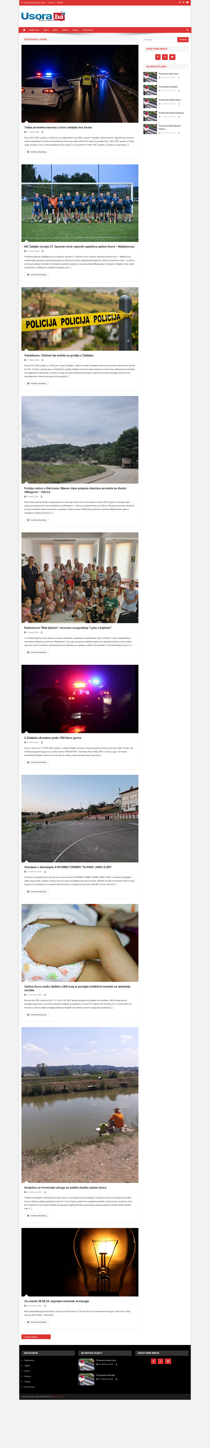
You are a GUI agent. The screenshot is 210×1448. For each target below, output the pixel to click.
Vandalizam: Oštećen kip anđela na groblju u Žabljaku (58, 355)
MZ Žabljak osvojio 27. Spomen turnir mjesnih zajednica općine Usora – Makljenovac (79, 246)
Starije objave (31, 1337)
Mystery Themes (57, 1397)
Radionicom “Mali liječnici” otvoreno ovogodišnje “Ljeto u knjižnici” (68, 628)
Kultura (65, 30)
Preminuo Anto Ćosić (169, 74)
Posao (75, 30)
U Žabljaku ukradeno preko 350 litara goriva (52, 738)
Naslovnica (34, 30)
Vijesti (46, 30)
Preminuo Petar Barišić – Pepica (170, 127)
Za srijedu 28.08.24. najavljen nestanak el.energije (56, 1301)
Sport (55, 30)
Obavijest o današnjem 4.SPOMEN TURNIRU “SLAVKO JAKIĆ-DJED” (68, 867)
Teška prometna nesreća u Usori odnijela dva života (58, 127)
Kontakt (60, 3)
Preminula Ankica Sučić (170, 100)
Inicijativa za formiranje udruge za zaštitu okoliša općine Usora (65, 1187)
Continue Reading (38, 152)
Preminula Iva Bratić (168, 87)
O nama (51, 3)
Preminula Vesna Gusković (171, 113)
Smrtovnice (87, 30)
